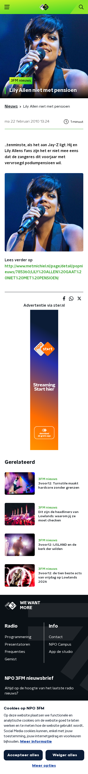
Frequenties (15, 652)
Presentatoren (17, 644)
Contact (56, 637)
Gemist (11, 659)
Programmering (18, 637)
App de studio (61, 652)
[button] (6, 7)
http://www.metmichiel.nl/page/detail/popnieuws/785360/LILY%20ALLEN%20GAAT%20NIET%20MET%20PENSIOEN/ (44, 272)
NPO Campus (60, 644)
